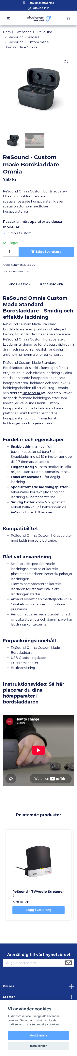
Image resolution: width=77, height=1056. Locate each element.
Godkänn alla (38, 1035)
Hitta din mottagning (40, 2)
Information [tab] (19, 284)
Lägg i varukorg (49, 252)
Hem (7, 32)
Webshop (24, 32)
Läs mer (9, 996)
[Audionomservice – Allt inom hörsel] (39, 18)
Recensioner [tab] (51, 284)
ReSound (44, 32)
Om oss (8, 986)
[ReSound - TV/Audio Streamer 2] (38, 862)
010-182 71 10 (41, 8)
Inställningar (38, 1045)
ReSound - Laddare (24, 37)
